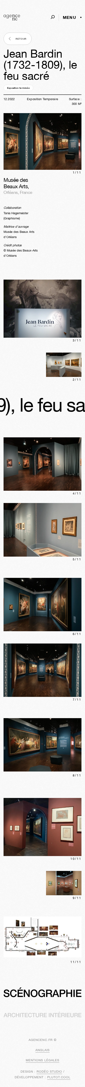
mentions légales (42, 1060)
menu (69, 17)
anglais (42, 1050)
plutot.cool (58, 1077)
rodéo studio (49, 1071)
